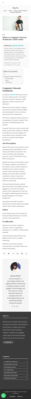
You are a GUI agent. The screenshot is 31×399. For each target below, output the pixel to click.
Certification (8, 82)
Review (10, 10)
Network (13, 95)
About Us (19, 396)
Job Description (9, 78)
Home (5, 10)
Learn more (8, 342)
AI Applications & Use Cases (16, 364)
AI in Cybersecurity (16, 369)
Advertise (12, 396)
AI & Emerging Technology (16, 361)
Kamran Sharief (17, 46)
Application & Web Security (16, 375)
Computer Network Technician (12, 76)
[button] (3, 395)
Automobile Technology (16, 378)
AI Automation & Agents (16, 367)
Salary (7, 80)
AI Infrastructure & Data (16, 372)
